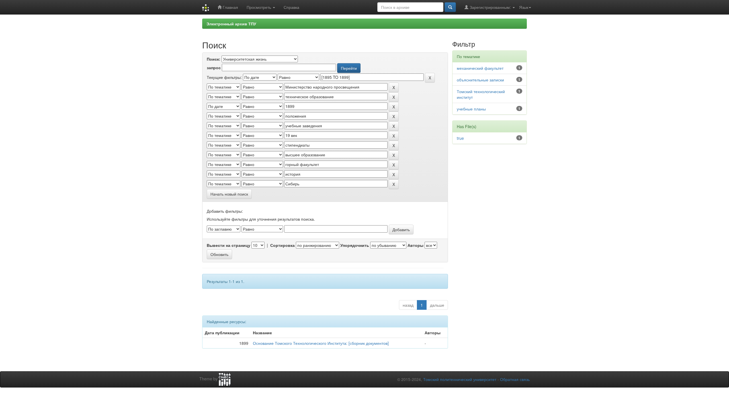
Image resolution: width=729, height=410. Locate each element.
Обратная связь (515, 379)
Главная (230, 7)
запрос (214, 67)
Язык (523, 7)
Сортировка (282, 245)
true (460, 138)
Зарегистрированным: (490, 7)
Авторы (415, 245)
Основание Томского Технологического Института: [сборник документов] (321, 343)
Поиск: (213, 59)
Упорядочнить (354, 245)
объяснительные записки (480, 80)
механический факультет (480, 68)
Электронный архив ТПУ (231, 23)
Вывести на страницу (228, 245)
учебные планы (471, 109)
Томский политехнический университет (459, 379)
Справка (291, 7)
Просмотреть (259, 7)
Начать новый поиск (229, 194)
